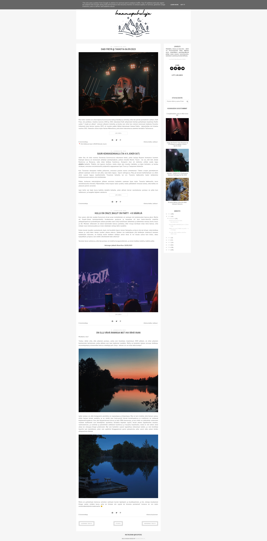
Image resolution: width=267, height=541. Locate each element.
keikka (150, 142)
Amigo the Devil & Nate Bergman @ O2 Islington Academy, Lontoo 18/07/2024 (177, 144)
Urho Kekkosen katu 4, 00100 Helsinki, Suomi (94, 144)
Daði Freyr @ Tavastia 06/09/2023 (118, 49)
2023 (169, 216)
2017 (169, 250)
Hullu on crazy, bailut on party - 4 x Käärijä (118, 213)
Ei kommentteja (83, 142)
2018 (169, 247)
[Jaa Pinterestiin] (120, 140)
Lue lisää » (118, 133)
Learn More (174, 4)
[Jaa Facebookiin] (112, 140)
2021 (169, 240)
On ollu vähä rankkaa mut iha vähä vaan (118, 332)
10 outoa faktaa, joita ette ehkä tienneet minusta (177, 203)
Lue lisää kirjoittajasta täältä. (177, 59)
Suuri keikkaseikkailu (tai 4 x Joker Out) (118, 153)
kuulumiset (154, 514)
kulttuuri (155, 142)
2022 (169, 237)
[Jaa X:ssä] (116, 140)
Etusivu (118, 523)
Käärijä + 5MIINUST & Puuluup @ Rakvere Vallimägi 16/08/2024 (177, 174)
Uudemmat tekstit (86, 523)
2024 (169, 214)
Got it (183, 4)
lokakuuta (172, 218)
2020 (169, 242)
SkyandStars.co (140, 538)
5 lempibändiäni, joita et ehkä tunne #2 (177, 114)
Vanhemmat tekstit (150, 523)
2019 (169, 245)
